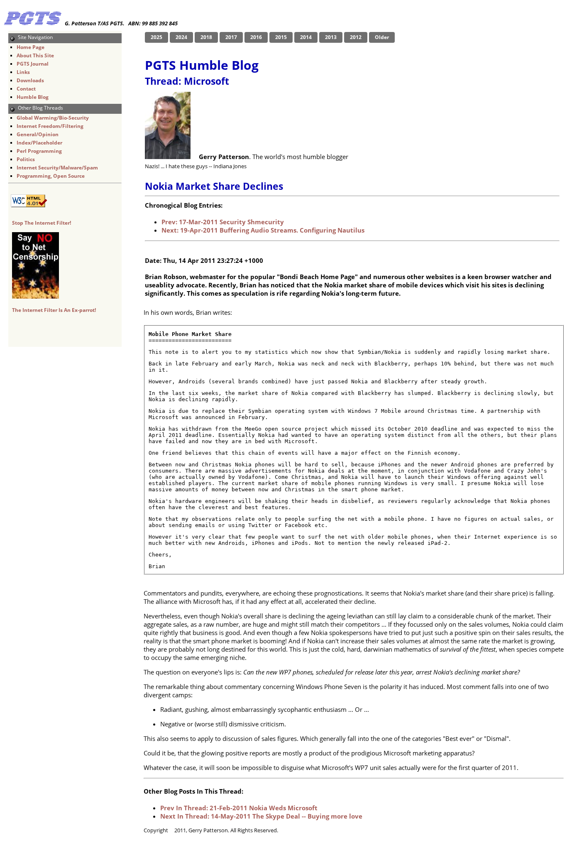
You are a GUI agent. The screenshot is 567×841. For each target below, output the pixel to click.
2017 (231, 37)
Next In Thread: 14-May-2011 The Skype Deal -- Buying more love (261, 816)
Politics (26, 159)
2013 (331, 37)
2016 (256, 37)
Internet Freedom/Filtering (50, 126)
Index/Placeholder (39, 142)
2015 (281, 37)
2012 (356, 37)
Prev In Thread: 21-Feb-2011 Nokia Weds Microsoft (239, 808)
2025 (156, 37)
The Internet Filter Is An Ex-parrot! (54, 310)
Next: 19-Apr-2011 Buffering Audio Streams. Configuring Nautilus (262, 230)
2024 (181, 37)
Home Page (30, 47)
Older (382, 37)
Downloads (30, 80)
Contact (26, 88)
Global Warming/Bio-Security (53, 117)
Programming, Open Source (51, 175)
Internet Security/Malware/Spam (57, 167)
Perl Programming (39, 150)
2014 (306, 37)
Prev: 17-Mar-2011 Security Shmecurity (222, 222)
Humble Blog (33, 97)
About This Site (35, 55)
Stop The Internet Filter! (41, 222)
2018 (206, 37)
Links (23, 72)
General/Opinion (38, 134)
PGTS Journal (33, 63)
